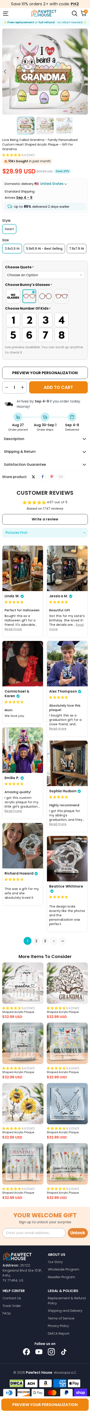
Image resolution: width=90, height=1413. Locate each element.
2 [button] (36, 941)
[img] (14, 602)
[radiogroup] (45, 296)
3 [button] (45, 941)
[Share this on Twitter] (33, 477)
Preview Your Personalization (45, 372)
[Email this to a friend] (61, 477)
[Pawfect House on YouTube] (38, 1351)
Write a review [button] (45, 519)
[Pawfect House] (44, 13)
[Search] (74, 13)
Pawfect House (39, 1372)
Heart (9, 229)
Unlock (77, 1233)
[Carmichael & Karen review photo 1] (22, 663)
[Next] (84, 72)
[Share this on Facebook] (42, 477)
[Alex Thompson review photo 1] (67, 663)
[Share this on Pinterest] (51, 477)
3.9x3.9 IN (12, 248)
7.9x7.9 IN (76, 248)
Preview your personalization (45, 1404)
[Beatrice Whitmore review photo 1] (67, 858)
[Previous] (5, 72)
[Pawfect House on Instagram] (51, 1351)
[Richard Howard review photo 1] (22, 845)
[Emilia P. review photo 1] (22, 750)
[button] (11, 155)
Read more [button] (13, 629)
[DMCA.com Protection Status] (16, 1383)
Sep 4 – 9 (24, 197)
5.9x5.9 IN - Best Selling (44, 248)
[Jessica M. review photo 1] (67, 568)
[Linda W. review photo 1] (22, 568)
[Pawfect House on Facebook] (26, 1351)
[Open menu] (5, 13)
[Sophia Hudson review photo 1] (67, 763)
